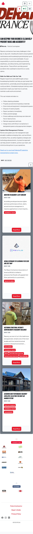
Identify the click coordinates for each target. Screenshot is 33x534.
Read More (16, 230)
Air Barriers (8, 412)
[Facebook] (2, 517)
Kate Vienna (8, 346)
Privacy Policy (16, 514)
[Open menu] (30, 3)
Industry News (9, 281)
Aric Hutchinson (10, 405)
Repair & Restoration (11, 356)
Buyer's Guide (16, 510)
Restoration (24, 356)
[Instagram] (6, 517)
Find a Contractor (16, 506)
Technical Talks (10, 212)
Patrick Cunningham (13, 46)
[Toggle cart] (30, 9)
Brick (6, 353)
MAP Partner (8, 160)
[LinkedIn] (9, 517)
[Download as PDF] (31, 165)
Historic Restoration (16, 353)
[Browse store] (25, 3)
